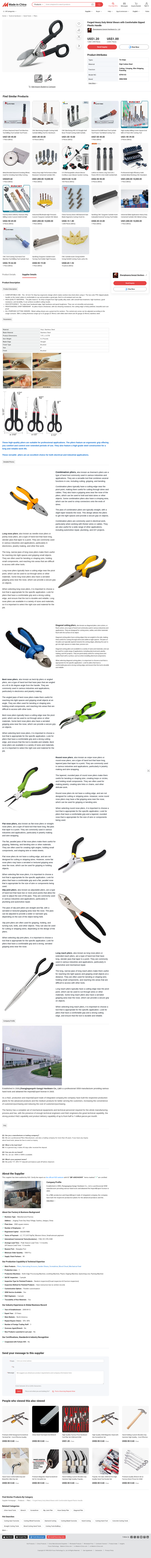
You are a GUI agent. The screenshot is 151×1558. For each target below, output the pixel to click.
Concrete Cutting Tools (120, 1521)
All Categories (10, 11)
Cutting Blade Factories (69, 1521)
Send (19, 1391)
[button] (92, 4)
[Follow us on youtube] (141, 1537)
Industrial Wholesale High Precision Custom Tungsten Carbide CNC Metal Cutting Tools (45, 216)
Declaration (98, 1550)
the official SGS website (54, 1177)
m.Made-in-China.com (80, 1546)
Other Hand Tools (10, 1510)
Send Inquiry (102, 47)
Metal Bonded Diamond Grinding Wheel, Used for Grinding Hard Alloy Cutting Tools (16, 174)
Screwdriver (54, 1266)
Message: (11, 1373)
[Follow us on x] (135, 1537)
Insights (122, 1544)
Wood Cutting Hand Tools (32, 1526)
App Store (7, 1537)
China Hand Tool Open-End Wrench (44, 1435)
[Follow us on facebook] (131, 1537)
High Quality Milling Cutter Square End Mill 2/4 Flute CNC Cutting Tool (134, 131)
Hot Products (31, 1544)
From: (12, 1361)
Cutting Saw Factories (11, 1521)
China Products (41, 1544)
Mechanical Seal (75, 1266)
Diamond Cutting (50, 1521)
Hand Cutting (86, 1521)
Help (109, 11)
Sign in (146, 6)
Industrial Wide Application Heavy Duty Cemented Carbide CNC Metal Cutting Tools (134, 216)
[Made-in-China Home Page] (14, 4)
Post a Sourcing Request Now (63, 1391)
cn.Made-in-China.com (96, 1546)
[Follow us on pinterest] (144, 1537)
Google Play (21, 1537)
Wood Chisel (63, 1266)
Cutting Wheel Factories (32, 1521)
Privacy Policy (109, 1550)
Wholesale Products (75, 1544)
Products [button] (37, 4)
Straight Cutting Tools (11, 1526)
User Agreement (87, 1550)
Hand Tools (27, 16)
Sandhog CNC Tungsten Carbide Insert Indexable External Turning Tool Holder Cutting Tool (104, 216)
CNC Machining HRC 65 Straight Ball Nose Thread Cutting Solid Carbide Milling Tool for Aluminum (74, 131)
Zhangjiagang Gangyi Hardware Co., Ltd (106, 29)
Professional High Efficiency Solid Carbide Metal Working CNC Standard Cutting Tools (134, 174)
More (4, 1530)
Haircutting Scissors (29, 1266)
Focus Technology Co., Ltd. (60, 1550)
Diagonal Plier (78, 1510)
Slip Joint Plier (48, 1510)
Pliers (35, 16)
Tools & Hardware (15, 16)
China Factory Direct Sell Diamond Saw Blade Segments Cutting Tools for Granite (75, 216)
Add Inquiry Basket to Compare (43, 86)
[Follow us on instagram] (138, 1537)
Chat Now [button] (135, 47)
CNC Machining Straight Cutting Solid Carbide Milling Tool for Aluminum (45, 131)
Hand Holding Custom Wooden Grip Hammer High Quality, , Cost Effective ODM (135, 1437)
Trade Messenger (37, 1537)
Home (4, 16)
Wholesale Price (88, 1544)
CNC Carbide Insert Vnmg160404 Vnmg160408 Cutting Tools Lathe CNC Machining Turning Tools (75, 258)
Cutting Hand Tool (101, 1521)
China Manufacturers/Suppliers (58, 1544)
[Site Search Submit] (99, 4)
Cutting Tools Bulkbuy (53, 1526)
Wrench (23, 1510)
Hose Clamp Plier (63, 1510)
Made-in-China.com (66, 1546)
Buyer (98, 11)
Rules (147, 11)
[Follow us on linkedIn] (147, 1537)
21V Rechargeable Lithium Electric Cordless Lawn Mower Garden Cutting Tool (75, 174)
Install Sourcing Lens (57, 1537)
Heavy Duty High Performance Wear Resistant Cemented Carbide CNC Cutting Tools (44, 174)
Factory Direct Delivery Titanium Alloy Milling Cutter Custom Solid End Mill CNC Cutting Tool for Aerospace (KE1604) (15, 216)
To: (13, 1367)
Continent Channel (101, 1544)
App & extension (121, 11)
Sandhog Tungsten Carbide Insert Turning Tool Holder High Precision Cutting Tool (44, 258)
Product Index (113, 1544)
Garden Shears (43, 1266)
